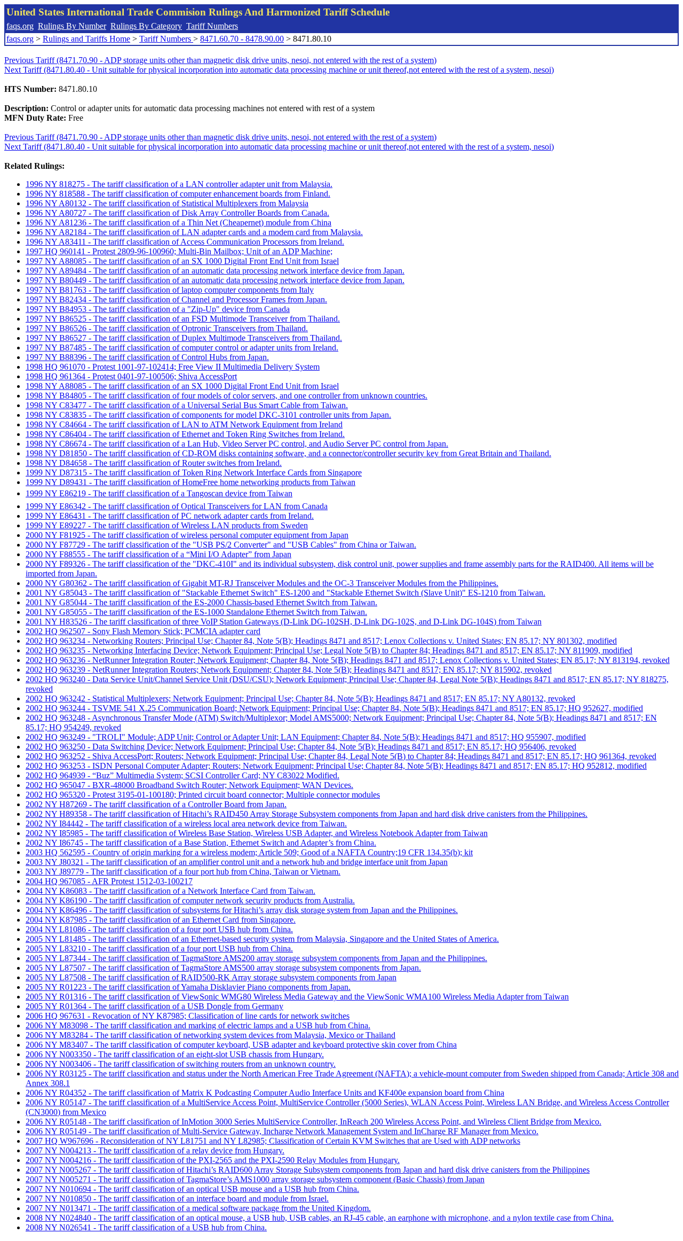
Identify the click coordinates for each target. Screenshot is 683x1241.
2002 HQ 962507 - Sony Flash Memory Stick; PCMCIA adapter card (143, 631)
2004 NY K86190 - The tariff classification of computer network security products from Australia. (190, 900)
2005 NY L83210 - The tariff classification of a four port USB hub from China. (159, 948)
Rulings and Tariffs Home (86, 38)
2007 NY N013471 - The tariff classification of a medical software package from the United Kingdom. (198, 1208)
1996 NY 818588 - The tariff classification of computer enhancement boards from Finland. (178, 193)
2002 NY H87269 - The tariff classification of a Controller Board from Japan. (156, 804)
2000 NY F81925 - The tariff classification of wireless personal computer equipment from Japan (187, 535)
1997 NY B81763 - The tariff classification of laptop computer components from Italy (170, 289)
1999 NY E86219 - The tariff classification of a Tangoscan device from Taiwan (159, 493)
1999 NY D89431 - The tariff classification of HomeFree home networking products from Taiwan (190, 482)
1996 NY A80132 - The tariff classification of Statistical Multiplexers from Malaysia (167, 203)
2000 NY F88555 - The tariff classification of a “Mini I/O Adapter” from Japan (158, 554)
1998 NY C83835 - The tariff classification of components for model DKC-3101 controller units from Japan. (208, 414)
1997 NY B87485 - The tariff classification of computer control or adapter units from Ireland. (182, 347)
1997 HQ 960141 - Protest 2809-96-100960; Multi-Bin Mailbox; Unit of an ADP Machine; (179, 251)
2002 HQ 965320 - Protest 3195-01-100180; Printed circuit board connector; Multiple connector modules (203, 794)
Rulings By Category (146, 25)
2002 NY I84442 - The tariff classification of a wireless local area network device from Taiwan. (186, 823)
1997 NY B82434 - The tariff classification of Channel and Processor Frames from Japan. (176, 299)
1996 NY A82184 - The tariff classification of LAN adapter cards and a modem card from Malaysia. (194, 232)
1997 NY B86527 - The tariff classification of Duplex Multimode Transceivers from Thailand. (184, 337)
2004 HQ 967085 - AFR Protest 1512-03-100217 (109, 881)
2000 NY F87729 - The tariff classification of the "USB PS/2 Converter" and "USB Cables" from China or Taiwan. (221, 544)
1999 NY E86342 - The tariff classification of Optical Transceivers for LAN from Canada (177, 506)
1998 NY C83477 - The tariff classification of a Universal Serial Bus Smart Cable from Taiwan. (187, 405)
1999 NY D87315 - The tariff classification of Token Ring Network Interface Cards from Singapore (194, 472)
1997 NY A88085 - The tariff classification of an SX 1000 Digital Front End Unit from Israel (182, 261)
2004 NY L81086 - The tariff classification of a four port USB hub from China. (159, 929)
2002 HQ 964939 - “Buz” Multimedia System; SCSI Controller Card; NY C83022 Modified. (182, 775)
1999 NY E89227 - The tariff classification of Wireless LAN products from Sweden (167, 525)
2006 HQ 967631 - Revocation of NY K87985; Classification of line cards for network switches (188, 1015)
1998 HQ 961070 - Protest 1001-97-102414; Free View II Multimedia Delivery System (173, 366)
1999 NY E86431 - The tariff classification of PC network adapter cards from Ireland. (170, 515)
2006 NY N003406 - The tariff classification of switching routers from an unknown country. (181, 1063)
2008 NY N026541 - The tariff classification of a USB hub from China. (146, 1227)
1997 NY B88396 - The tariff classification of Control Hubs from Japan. (147, 357)
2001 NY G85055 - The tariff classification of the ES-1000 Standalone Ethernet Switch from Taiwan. (196, 611)
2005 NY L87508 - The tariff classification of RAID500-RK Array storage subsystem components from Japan (211, 977)
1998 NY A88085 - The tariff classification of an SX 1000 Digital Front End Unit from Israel (182, 386)
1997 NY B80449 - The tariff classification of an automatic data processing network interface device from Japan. (215, 280)
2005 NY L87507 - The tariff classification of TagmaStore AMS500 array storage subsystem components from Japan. (223, 967)
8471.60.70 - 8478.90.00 (242, 38)
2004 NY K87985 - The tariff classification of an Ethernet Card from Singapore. (161, 919)
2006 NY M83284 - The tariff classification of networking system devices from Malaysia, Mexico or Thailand (210, 1035)
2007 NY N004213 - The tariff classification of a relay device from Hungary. (155, 1150)
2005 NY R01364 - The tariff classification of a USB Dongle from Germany (154, 1006)
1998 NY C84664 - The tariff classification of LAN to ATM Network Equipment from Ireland (184, 424)
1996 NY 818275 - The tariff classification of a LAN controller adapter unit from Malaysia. (179, 184)
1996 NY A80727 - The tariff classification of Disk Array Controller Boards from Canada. (177, 212)
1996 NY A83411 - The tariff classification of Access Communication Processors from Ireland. (185, 241)
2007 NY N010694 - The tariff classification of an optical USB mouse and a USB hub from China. (192, 1188)
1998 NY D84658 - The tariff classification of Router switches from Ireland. (154, 462)
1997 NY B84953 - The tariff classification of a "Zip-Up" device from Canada (158, 309)
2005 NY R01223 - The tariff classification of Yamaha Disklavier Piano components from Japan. (188, 987)
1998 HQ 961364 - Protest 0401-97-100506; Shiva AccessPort (131, 376)
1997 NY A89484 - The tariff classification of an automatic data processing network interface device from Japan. (215, 270)
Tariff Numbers (212, 25)
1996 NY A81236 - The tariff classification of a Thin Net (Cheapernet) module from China (178, 222)
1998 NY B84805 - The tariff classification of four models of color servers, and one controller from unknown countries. (226, 395)
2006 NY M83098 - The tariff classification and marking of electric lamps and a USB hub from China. (198, 1025)
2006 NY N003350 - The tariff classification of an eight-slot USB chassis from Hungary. (175, 1054)
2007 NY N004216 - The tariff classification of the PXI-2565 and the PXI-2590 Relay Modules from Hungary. (213, 1160)
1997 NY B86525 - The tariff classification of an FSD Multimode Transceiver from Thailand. (183, 318)
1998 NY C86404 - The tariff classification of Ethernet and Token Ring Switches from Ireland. (185, 434)
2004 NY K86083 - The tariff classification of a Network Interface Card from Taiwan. (170, 890)
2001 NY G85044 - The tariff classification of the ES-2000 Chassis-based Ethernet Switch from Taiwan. (201, 602)
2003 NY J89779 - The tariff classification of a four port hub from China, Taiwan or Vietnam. (183, 871)
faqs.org (20, 25)
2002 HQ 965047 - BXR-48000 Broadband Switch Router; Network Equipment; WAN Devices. (189, 785)
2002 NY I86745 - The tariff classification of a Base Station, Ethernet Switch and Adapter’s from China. (201, 842)
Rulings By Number (72, 25)
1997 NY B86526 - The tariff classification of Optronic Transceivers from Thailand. (167, 328)
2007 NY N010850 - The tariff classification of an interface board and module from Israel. (177, 1198)
